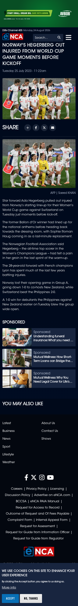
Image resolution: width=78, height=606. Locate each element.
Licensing (57, 488)
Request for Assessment (37, 526)
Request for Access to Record (37, 507)
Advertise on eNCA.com (52, 495)
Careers (16, 488)
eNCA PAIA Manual (44, 501)
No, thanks (31, 598)
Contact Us (49, 431)
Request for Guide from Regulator (38, 538)
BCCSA (21, 501)
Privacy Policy (36, 488)
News (6, 438)
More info (9, 587)
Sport (6, 446)
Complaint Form (20, 520)
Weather (8, 462)
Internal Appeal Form (52, 520)
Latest (6, 423)
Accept (10, 598)
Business (8, 431)
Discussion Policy (17, 495)
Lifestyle (8, 454)
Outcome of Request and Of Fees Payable (37, 513)
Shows (46, 438)
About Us (48, 423)
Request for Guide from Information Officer (37, 532)
